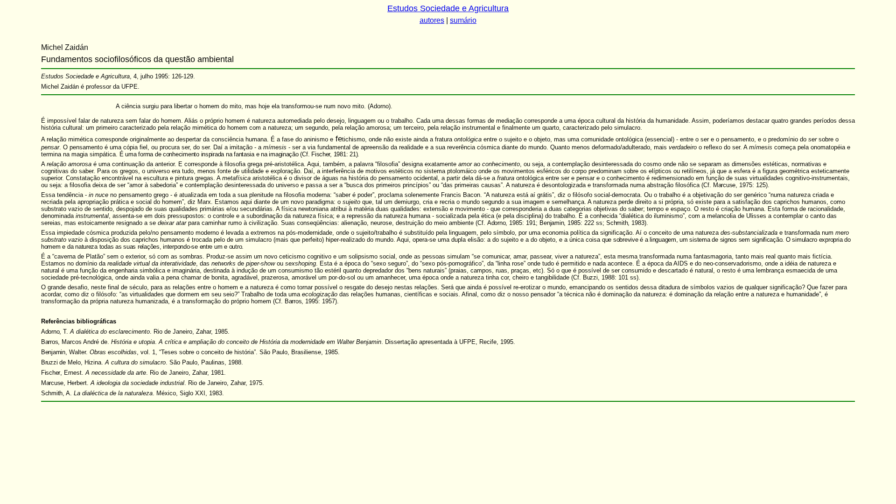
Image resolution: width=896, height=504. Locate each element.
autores (432, 20)
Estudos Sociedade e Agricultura (448, 8)
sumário (463, 20)
